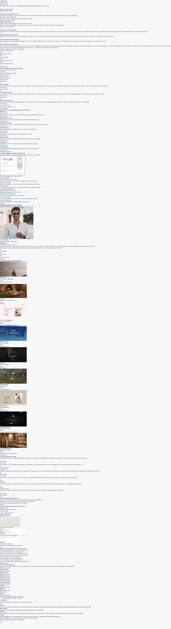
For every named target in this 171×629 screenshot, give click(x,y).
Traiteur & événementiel (39, 613)
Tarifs (89, 607)
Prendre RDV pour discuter (25, 18)
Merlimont (14, 610)
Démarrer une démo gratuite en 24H (9, 18)
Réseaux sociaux (39, 607)
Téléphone (2, 532)
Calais (31, 610)
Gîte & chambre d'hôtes (11, 613)
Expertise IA (7, 6)
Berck (18, 610)
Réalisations (22, 6)
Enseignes (67, 607)
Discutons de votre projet (20, 503)
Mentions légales (4, 619)
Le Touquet (6, 610)
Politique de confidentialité (17, 619)
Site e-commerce (20, 607)
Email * (2, 530)
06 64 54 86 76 (4, 2)
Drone (82, 607)
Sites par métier (12, 607)
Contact (36, 6)
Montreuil (22, 610)
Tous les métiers (79, 613)
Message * (2, 542)
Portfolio (86, 607)
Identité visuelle (61, 607)
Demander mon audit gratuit (7, 503)
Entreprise (2, 534)
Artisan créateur (49, 613)
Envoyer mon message (6, 544)
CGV (9, 619)
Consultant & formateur (69, 613)
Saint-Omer (36, 610)
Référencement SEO (29, 607)
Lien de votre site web (8, 535)
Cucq (10, 610)
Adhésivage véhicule (75, 607)
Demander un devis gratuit (6, 50)
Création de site (4, 607)
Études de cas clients (12, 616)
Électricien (30, 613)
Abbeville (41, 610)
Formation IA (54, 607)
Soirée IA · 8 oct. (14, 6)
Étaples (2, 610)
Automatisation (47, 607)
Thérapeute (20, 613)
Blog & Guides (3, 616)
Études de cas (28, 6)
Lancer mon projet (4, 105)
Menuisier (25, 613)
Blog (33, 6)
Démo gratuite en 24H (43, 6)
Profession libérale (58, 613)
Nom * (1, 529)
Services (2, 6)
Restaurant (3, 613)
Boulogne (27, 610)
